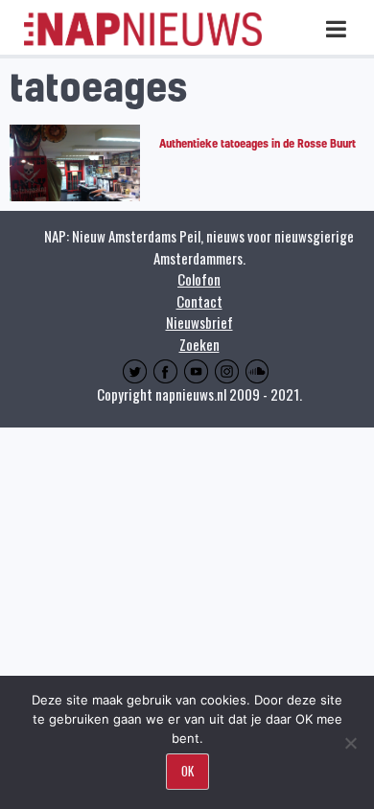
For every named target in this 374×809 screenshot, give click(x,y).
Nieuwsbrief (199, 322)
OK (187, 770)
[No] (350, 742)
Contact (199, 301)
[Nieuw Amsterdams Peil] (143, 42)
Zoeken (199, 344)
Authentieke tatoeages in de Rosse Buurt (257, 143)
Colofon (199, 278)
